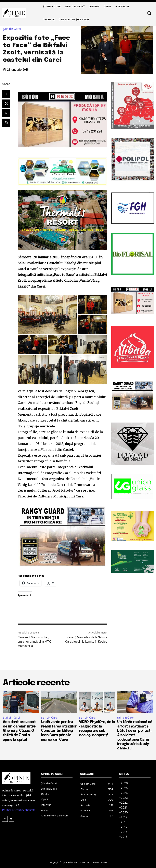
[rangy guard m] (62, 536)
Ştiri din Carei (12, 28)
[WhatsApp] (6, 123)
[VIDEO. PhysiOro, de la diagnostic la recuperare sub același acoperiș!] (97, 702)
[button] (149, 13)
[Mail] (11, 819)
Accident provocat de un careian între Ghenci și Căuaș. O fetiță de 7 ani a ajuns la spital (19, 730)
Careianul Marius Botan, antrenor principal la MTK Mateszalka (34, 642)
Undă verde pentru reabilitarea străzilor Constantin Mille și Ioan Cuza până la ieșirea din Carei (58, 730)
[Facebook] (6, 94)
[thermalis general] (62, 220)
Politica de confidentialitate (18, 810)
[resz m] (62, 119)
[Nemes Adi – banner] (62, 172)
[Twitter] (6, 103)
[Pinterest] (6, 113)
